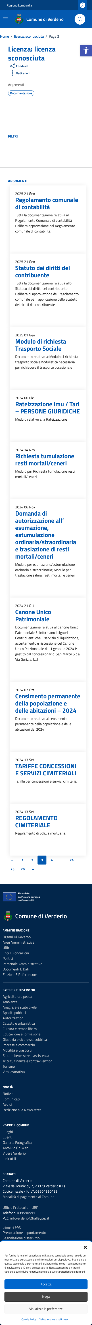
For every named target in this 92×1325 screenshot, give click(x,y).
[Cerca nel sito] (80, 19)
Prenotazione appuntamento (24, 1232)
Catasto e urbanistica (19, 1023)
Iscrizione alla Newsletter (22, 1109)
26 (23, 869)
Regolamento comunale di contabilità (46, 203)
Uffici (6, 947)
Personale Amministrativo (22, 963)
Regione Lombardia (19, 5)
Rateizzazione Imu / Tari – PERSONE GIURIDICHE (47, 407)
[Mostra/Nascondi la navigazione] (5, 19)
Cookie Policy (28, 1319)
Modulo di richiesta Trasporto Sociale (40, 344)
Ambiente (10, 1002)
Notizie (8, 1093)
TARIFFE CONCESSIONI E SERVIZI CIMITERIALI (45, 769)
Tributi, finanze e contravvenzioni (28, 1061)
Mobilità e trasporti (17, 1050)
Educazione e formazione (21, 1034)
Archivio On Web (15, 1148)
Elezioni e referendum (20, 974)
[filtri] (51, 136)
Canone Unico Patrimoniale (33, 615)
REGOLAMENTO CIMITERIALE (36, 821)
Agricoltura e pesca (17, 996)
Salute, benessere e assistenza (26, 1055)
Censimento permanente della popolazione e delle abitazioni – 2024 (47, 703)
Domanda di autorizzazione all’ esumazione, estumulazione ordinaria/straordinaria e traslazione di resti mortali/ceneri (45, 534)
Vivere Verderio (14, 1153)
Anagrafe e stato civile (20, 1007)
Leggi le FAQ (12, 1227)
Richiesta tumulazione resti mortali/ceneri (44, 459)
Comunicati (11, 1099)
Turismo (9, 1066)
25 (12, 869)
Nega (46, 1296)
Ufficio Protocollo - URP (20, 1207)
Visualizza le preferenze (46, 1308)
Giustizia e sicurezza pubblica (25, 1039)
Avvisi (7, 1104)
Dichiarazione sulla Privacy (54, 1319)
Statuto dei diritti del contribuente (42, 271)
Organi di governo (17, 937)
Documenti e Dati (16, 969)
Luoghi (8, 1131)
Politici (8, 958)
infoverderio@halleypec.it (29, 1218)
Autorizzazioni (13, 1018)
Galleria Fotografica (17, 1142)
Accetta (46, 1284)
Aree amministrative (18, 942)
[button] (86, 50)
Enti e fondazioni (16, 953)
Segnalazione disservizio (21, 1238)
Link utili (9, 1158)
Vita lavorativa (14, 1071)
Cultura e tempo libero (20, 1028)
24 (72, 860)
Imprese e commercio (19, 1045)
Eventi (8, 1137)
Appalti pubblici (14, 1012)
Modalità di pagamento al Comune (28, 1196)
